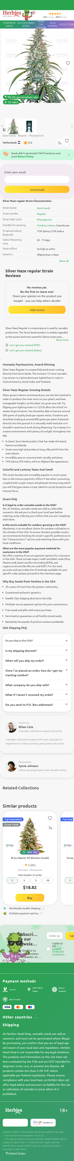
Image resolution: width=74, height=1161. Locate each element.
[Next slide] (72, 126)
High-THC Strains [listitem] (41, 24)
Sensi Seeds (43, 208)
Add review (37, 310)
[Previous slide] (2, 126)
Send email (37, 189)
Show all (64, 260)
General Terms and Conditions (58, 951)
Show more (62, 339)
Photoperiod (44, 219)
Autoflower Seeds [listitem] (25, 24)
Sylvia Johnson (28, 766)
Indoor (51, 225)
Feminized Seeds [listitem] (9, 24)
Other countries (18, 1017)
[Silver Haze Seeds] (37, 67)
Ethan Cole (26, 727)
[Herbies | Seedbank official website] (20, 14)
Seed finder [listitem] (52, 24)
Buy (29, 898)
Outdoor (42, 225)
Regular (41, 213)
